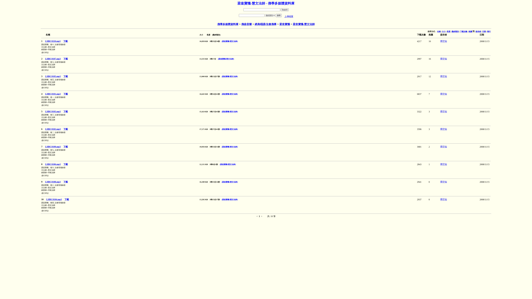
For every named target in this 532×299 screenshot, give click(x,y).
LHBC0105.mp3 (53, 76)
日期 (484, 31)
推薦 (470, 31)
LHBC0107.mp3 (53, 59)
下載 (65, 41)
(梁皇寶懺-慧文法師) (230, 41)
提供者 (478, 31)
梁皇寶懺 (284, 24)
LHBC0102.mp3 (53, 129)
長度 (448, 31)
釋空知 (443, 41)
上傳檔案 (288, 16)
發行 (489, 31)
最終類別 (455, 31)
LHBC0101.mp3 (53, 94)
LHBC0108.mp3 (53, 182)
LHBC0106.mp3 (53, 164)
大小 (444, 31)
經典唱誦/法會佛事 (266, 24)
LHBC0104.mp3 (54, 199)
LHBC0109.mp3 (53, 146)
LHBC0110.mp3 (53, 41)
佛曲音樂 (246, 24)
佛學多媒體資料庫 (227, 24)
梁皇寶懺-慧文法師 (304, 24)
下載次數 (463, 31)
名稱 (439, 31)
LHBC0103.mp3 (53, 111)
